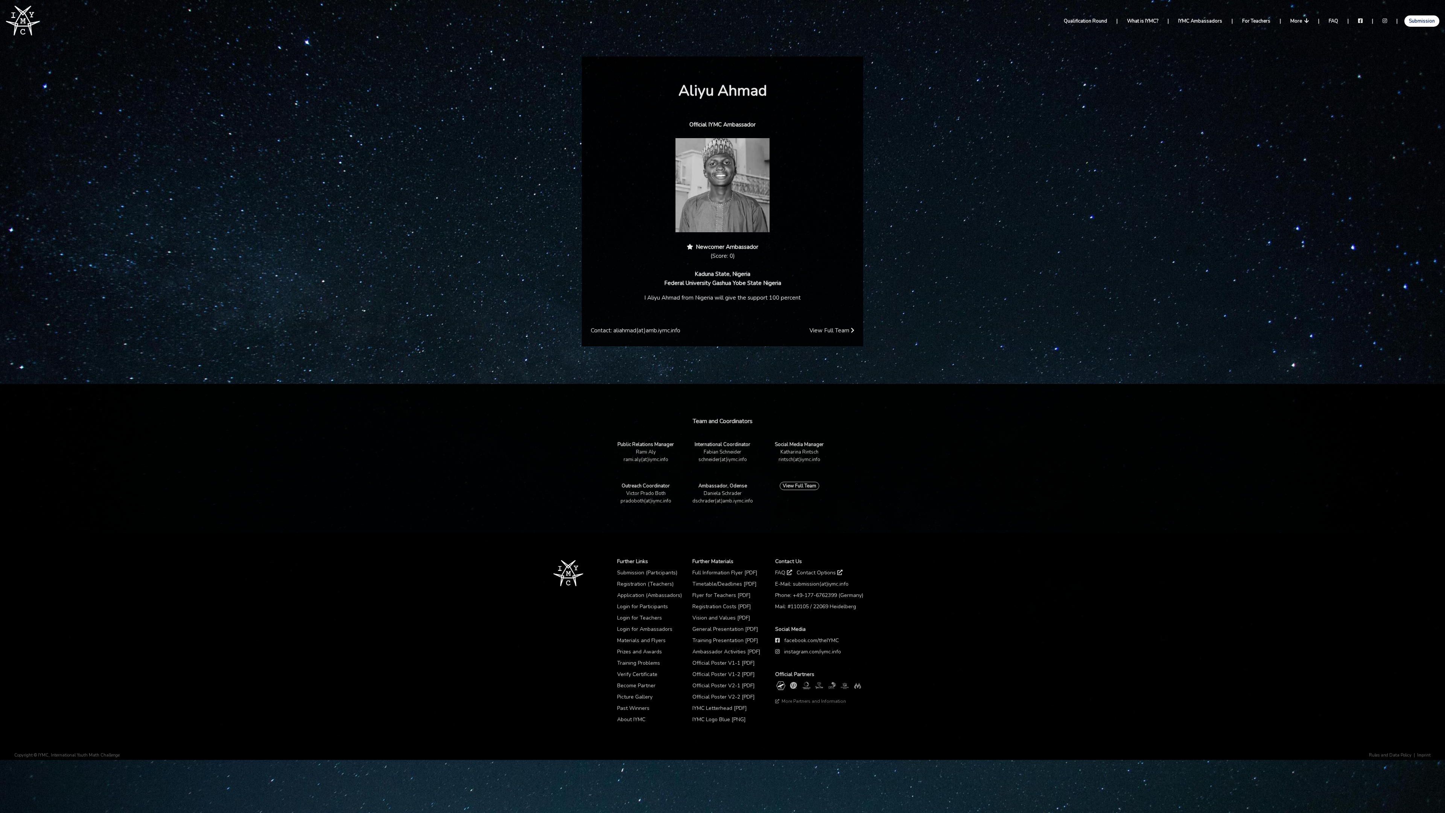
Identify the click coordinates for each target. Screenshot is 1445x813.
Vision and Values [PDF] (721, 617)
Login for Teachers (639, 617)
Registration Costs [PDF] (721, 606)
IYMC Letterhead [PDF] (719, 708)
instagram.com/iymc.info (812, 651)
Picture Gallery (635, 696)
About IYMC (631, 719)
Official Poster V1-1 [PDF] (723, 663)
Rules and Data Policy (1390, 755)
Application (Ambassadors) (649, 595)
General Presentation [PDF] (725, 629)
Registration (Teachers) (645, 584)
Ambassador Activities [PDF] (726, 651)
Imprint (1424, 755)
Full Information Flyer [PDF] (724, 572)
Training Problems (638, 663)
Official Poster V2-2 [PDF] (723, 696)
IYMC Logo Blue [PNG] (719, 719)
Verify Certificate (637, 674)
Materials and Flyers (641, 640)
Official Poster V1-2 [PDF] (723, 674)
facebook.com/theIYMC (811, 640)
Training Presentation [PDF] (725, 640)
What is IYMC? (1142, 21)
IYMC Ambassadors (1200, 21)
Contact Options (817, 572)
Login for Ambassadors (644, 629)
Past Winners (633, 708)
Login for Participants (642, 606)
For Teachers (1256, 21)
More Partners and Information (813, 701)
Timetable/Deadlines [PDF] (724, 584)
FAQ (1333, 21)
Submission (1422, 21)
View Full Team (830, 330)
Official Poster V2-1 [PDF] (723, 685)
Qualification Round (1085, 21)
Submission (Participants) (647, 572)
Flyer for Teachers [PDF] (721, 595)
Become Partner (636, 685)
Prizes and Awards (639, 651)
